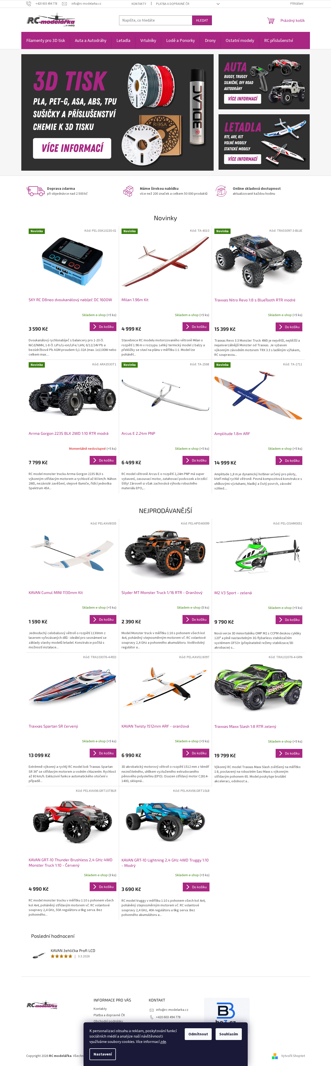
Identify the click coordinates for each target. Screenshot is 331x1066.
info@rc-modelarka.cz (172, 1009)
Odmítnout (198, 1034)
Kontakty (139, 4)
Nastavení (103, 1054)
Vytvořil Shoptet (293, 1055)
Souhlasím (228, 1034)
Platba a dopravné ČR (172, 4)
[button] (35, 112)
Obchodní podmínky (108, 1021)
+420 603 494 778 (168, 1017)
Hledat (202, 20)
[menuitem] (45, 43)
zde (163, 1041)
